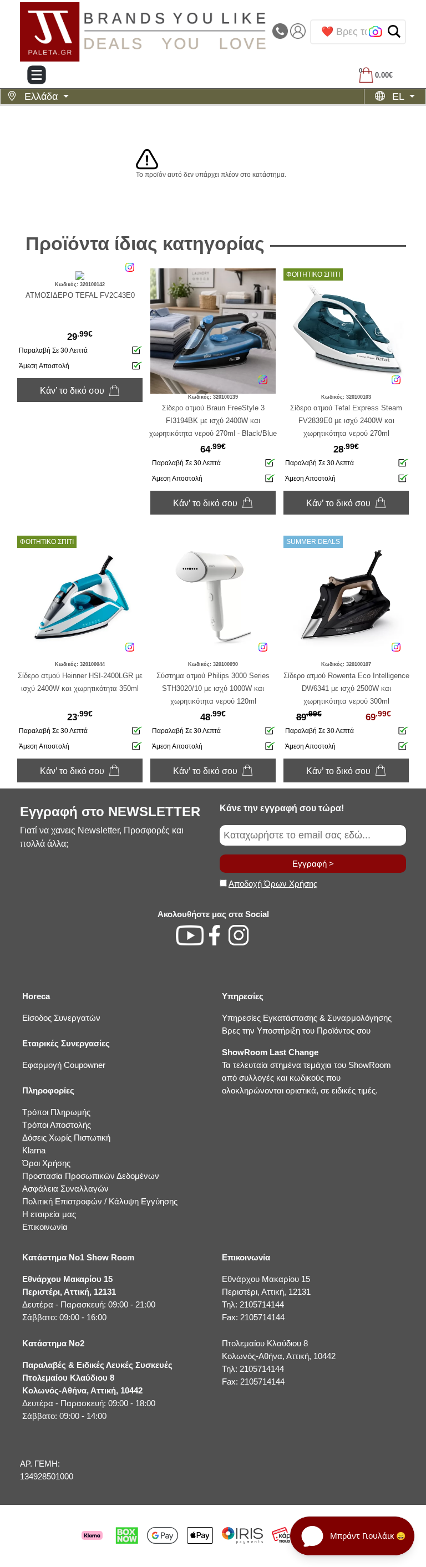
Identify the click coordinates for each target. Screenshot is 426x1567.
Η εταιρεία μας (49, 1214)
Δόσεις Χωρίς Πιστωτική (66, 1137)
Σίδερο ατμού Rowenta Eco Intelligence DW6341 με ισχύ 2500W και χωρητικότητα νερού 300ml (346, 688)
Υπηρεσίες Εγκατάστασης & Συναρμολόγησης (307, 1017)
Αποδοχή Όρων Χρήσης (273, 883)
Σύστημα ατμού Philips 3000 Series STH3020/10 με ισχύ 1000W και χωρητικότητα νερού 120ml (213, 688)
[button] (394, 31)
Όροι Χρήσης (46, 1163)
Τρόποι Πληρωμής (56, 1112)
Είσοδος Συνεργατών (61, 1017)
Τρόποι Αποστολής (56, 1125)
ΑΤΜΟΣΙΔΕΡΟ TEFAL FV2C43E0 (80, 295)
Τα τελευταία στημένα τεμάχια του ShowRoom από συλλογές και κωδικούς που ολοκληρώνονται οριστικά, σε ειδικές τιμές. (306, 1071)
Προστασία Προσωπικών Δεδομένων (90, 1176)
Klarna (33, 1150)
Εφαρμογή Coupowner (63, 1065)
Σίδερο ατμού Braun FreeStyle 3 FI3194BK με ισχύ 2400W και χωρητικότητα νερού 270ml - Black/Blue (213, 420)
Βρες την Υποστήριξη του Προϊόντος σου (296, 1030)
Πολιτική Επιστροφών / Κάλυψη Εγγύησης (100, 1201)
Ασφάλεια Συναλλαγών (65, 1188)
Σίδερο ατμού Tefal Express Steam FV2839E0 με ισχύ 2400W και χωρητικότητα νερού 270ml (346, 420)
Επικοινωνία (45, 1227)
